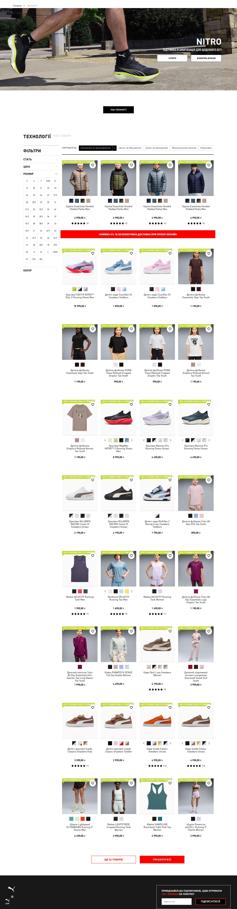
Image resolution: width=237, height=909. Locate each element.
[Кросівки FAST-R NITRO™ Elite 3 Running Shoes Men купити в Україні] (80, 266)
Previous (105, 440)
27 (48, 195)
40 (55, 223)
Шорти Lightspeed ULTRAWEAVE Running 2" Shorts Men (79, 827)
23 (55, 188)
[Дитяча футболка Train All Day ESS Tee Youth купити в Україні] (196, 493)
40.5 (27, 231)
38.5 (41, 223)
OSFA (55, 252)
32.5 (41, 209)
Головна (17, 5)
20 (34, 188)
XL (27, 259)
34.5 (27, 216)
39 (48, 223)
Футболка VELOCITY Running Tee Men (118, 598)
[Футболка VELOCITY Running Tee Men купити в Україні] (118, 568)
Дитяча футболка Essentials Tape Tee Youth (196, 296)
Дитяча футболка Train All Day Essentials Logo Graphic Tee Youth (196, 599)
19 (27, 188)
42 (41, 231)
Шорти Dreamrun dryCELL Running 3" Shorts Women (196, 827)
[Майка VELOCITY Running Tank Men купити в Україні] (80, 568)
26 (41, 195)
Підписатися (210, 901)
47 (27, 245)
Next (131, 440)
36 (48, 216)
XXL (34, 259)
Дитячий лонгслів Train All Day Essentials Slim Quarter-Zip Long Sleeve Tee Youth (80, 676)
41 (34, 231)
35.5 (41, 216)
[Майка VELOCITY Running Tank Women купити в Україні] (157, 568)
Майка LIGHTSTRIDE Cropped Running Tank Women (119, 827)
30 (48, 202)
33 (48, 209)
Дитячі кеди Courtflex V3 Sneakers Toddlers (118, 296)
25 (34, 195)
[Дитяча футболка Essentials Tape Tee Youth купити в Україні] (196, 266)
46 (48, 238)
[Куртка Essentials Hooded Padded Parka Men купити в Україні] (80, 178)
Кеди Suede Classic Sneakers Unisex (157, 750)
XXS (55, 245)
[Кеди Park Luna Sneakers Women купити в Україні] (157, 644)
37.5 (27, 223)
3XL (41, 259)
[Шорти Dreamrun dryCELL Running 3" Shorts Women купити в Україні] (196, 796)
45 (41, 238)
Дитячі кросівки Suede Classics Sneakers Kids (80, 750)
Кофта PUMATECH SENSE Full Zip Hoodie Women (118, 674)
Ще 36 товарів (113, 859)
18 (48, 245)
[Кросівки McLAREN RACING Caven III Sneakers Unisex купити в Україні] (80, 493)
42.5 (48, 231)
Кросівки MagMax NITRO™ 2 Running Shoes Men (118, 448)
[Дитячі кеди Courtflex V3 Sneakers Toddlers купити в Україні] (118, 266)
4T (55, 181)
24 (27, 195)
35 (34, 216)
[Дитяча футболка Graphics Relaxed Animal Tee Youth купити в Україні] (196, 342)
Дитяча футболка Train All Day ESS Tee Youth (196, 522)
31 (55, 202)
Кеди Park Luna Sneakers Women (157, 674)
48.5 (41, 245)
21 (41, 188)
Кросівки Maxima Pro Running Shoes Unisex (157, 447)
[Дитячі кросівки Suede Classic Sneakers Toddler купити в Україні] (118, 720)
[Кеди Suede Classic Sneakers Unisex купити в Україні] (157, 720)
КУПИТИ (172, 58)
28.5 (34, 202)
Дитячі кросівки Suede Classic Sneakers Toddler (118, 750)
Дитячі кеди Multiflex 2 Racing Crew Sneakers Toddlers (157, 524)
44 (27, 238)
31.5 (27, 209)
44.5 (34, 238)
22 (48, 188)
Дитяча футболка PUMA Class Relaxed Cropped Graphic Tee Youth (118, 373)
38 (34, 223)
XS (27, 252)
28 (27, 202)
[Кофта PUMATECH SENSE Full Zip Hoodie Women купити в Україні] (118, 644)
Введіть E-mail (169, 902)
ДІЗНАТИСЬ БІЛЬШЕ (206, 58)
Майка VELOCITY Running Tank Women (157, 598)
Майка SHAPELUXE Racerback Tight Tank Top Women (157, 827)
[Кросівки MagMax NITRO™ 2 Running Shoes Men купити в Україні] (118, 417)
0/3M (48, 181)
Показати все (162, 859)
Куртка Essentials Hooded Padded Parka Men (80, 207)
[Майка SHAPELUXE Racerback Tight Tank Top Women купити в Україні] (157, 796)
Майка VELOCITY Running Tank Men (80, 598)
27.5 (55, 195)
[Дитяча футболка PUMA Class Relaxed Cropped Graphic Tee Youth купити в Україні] (118, 342)
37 (55, 216)
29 (41, 202)
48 (34, 245)
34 (55, 209)
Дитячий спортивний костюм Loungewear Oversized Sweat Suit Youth (195, 676)
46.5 (55, 238)
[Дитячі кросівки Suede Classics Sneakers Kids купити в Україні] (80, 720)
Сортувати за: (69, 148)
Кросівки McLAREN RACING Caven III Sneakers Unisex (79, 524)
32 (34, 209)
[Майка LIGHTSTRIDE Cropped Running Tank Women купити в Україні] (118, 796)
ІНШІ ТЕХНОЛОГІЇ (119, 110)
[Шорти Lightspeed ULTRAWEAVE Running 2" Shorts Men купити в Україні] (80, 796)
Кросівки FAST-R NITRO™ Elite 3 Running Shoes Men (80, 296)
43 (55, 231)
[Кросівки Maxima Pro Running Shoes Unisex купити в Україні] (157, 417)
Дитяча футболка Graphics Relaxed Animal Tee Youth (196, 373)
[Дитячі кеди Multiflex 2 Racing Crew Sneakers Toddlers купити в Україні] (157, 493)
